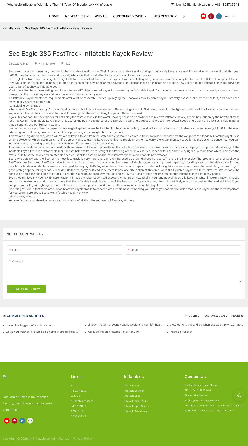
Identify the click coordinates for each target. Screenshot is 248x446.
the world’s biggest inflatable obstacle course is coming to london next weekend (30, 325)
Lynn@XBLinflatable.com (193, 4)
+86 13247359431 (228, 4)
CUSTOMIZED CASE (215, 315)
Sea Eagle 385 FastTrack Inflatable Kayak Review (58, 28)
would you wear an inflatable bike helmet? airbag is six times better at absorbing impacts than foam (43, 331)
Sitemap (64, 438)
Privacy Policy (83, 438)
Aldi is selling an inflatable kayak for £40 (113, 331)
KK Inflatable (11, 28)
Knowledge (237, 315)
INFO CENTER (192, 315)
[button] (184, 16)
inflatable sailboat (181, 331)
